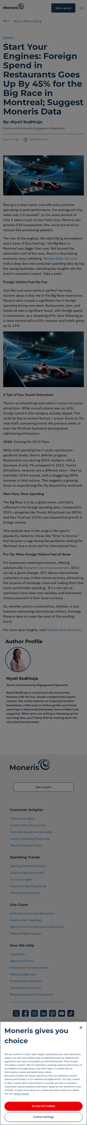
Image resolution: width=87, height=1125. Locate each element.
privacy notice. (22, 1093)
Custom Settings (43, 1117)
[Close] (81, 1027)
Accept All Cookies (43, 1106)
